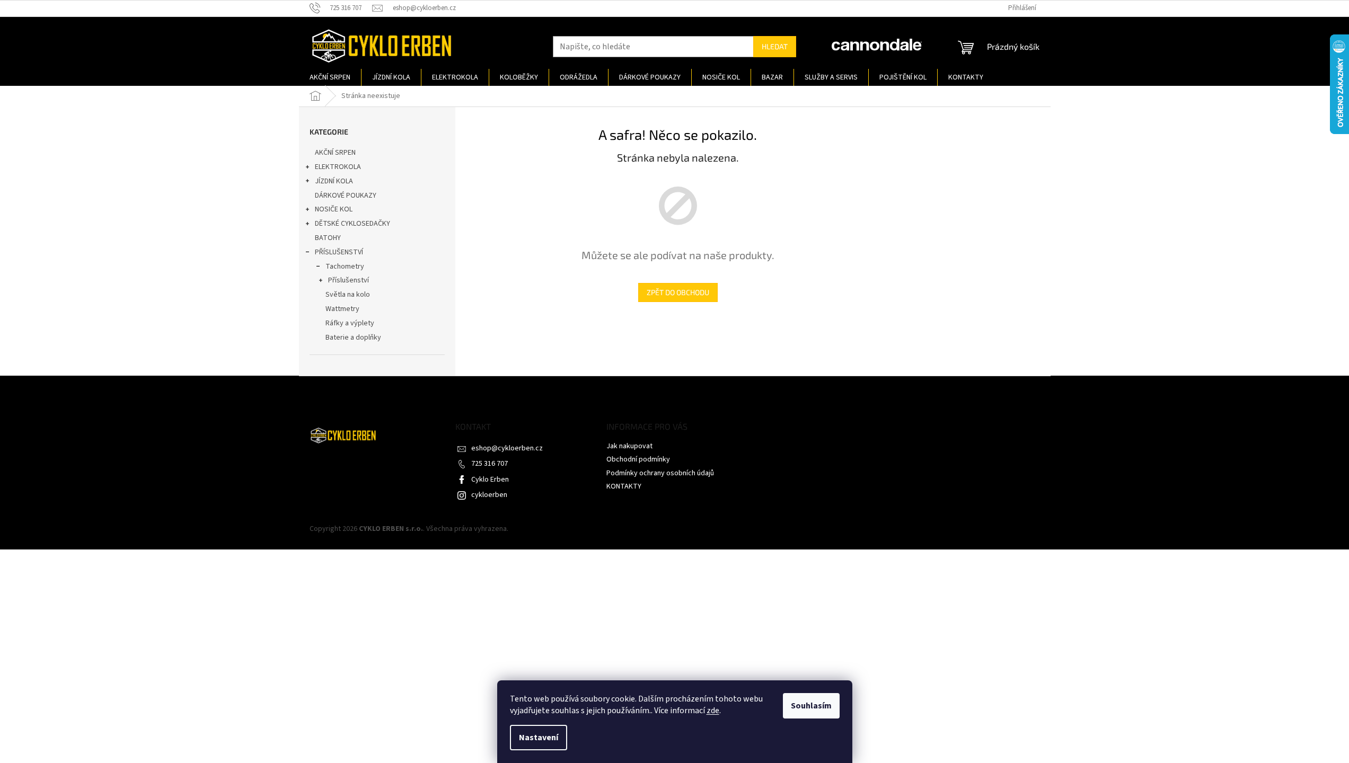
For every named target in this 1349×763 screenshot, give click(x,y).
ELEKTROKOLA (338, 167)
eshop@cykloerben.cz (507, 448)
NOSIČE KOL (333, 209)
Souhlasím (811, 706)
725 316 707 (489, 463)
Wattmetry (342, 309)
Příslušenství (348, 280)
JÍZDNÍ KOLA (334, 181)
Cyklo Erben (490, 479)
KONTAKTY (623, 486)
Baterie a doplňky (353, 337)
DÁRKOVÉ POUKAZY (345, 195)
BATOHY (328, 238)
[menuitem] (330, 77)
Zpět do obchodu (678, 292)
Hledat (775, 46)
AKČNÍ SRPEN (335, 152)
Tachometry (344, 266)
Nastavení (538, 737)
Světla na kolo (347, 294)
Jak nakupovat (629, 446)
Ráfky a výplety (349, 323)
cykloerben (489, 495)
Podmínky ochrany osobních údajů (660, 473)
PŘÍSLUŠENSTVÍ (339, 252)
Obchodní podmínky (638, 459)
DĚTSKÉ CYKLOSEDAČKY (352, 223)
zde (713, 710)
